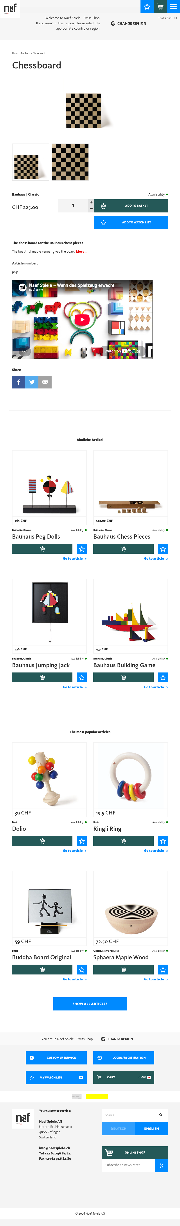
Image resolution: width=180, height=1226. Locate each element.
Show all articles (90, 1004)
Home (15, 53)
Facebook (18, 382)
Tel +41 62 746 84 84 (55, 1153)
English (151, 1129)
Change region (131, 23)
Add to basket (42, 549)
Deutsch (118, 1129)
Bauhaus (25, 53)
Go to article (73, 558)
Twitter (31, 382)
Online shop (135, 1152)
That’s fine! (165, 18)
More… (82, 251)
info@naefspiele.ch (54, 1148)
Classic (33, 194)
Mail (45, 382)
